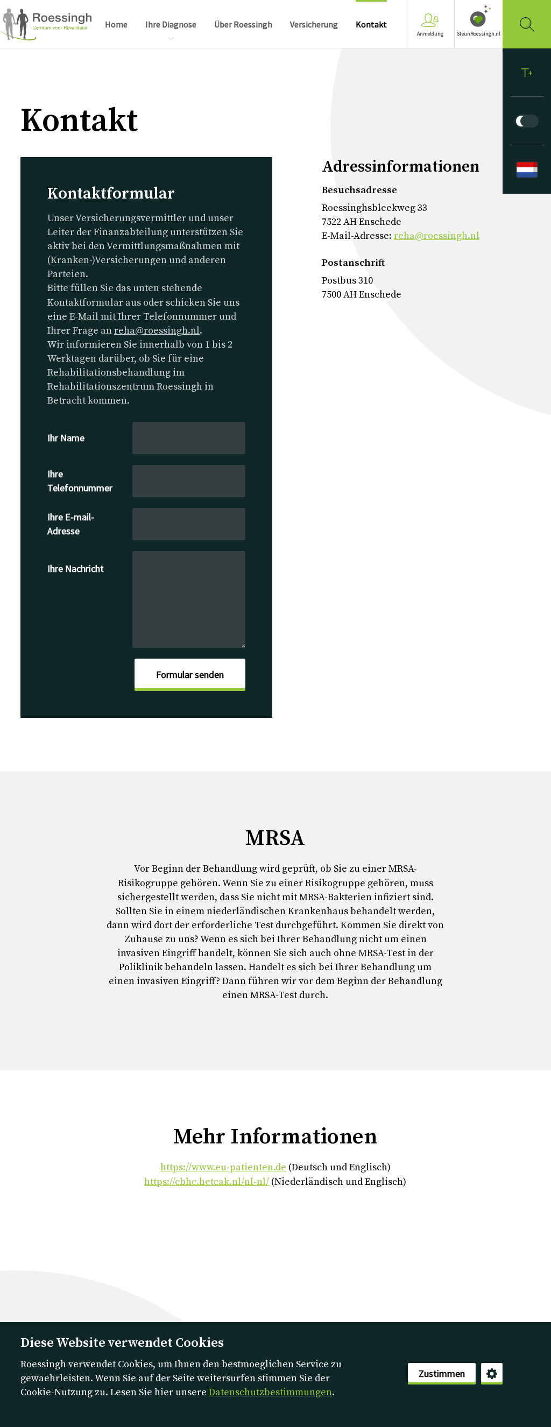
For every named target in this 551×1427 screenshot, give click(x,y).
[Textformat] (527, 72)
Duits (45, 24)
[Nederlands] (527, 169)
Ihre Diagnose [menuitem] (170, 24)
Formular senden (190, 674)
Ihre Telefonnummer (79, 481)
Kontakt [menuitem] (371, 24)
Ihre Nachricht (75, 568)
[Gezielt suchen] (527, 24)
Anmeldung (430, 33)
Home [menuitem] (116, 24)
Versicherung (314, 24)
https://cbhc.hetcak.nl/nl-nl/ (206, 1182)
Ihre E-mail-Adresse (70, 524)
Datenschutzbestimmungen (270, 1392)
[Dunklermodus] (527, 121)
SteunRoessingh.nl (478, 33)
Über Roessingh (243, 24)
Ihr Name (65, 438)
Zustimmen (442, 1373)
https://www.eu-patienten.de (223, 1167)
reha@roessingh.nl (157, 330)
